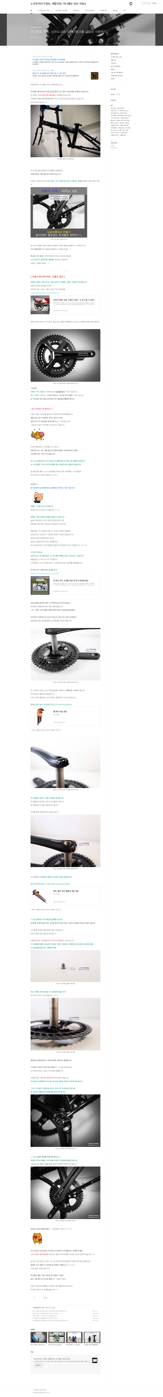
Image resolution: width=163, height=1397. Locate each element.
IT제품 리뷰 (103, 10)
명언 (127, 130)
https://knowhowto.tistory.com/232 (45, 293)
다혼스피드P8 (114, 110)
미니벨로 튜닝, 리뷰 (38, 1308)
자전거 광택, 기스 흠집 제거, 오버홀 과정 (44, 1316)
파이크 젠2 (113, 130)
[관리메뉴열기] (159, 3)
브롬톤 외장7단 (115, 135)
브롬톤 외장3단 (124, 118)
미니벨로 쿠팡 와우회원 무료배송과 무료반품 (49, 59)
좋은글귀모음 (121, 108)
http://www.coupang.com (41, 56)
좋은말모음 (120, 115)
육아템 (112, 79)
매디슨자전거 (123, 113)
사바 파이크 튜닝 (115, 118)
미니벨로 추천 (121, 130)
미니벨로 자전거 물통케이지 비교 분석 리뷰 (45, 1318)
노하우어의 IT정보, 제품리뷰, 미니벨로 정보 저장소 (58, 3)
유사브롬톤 (113, 115)
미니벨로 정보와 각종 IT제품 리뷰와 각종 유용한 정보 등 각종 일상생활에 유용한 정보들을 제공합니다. (62, 1361)
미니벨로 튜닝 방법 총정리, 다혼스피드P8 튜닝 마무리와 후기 (50, 1320)
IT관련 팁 (76, 10)
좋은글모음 (121, 128)
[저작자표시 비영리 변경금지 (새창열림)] (51, 1298)
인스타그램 (112, 154)
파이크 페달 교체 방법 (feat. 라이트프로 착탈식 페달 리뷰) (49, 1311)
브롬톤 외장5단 (115, 125)
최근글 (112, 94)
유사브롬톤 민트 (115, 113)
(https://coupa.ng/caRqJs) (51, 884)
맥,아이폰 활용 (89, 10)
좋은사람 (127, 120)
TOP (128, 1390)
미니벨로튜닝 (114, 128)
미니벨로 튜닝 (123, 133)
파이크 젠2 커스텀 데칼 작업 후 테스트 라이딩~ (46, 1313)
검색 (126, 3)
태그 (124, 10)
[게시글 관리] (39, 1297)
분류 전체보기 (114, 54)
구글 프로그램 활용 (61, 10)
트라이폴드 (113, 108)
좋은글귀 (122, 123)
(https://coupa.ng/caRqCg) (51, 704)
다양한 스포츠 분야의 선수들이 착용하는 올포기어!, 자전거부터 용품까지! (56, 76)
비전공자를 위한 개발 (117, 76)
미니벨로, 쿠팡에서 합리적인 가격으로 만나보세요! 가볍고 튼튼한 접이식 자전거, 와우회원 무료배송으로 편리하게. (65, 63)
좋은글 (127, 123)
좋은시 (117, 123)
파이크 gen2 (127, 115)
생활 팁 (115, 10)
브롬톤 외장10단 (124, 125)
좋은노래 (113, 120)
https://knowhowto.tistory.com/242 (45, 573)
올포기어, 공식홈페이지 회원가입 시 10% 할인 (49, 73)
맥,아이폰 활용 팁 (115, 66)
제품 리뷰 (113, 60)
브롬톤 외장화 (120, 120)
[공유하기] (36, 1297)
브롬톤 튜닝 (123, 135)
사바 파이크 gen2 (123, 110)
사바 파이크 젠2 (115, 133)
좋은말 (112, 123)
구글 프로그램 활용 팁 (117, 72)
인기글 (118, 94)
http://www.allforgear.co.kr (41, 70)
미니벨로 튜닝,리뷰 (44, 10)
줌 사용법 (127, 128)
